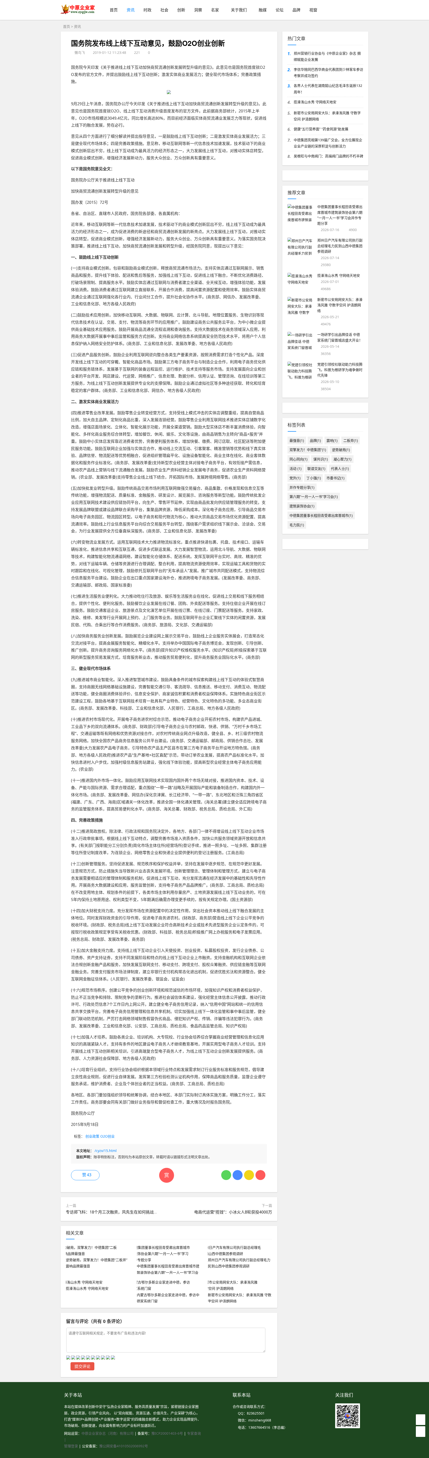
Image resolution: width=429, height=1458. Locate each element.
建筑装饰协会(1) (301, 506)
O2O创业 (107, 1136)
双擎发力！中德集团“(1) (307, 449)
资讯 (131, 10)
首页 (114, 10)
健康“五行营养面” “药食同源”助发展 (321, 129)
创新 (181, 10)
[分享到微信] (226, 1175)
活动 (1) (295, 468)
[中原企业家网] (78, 13)
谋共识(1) (320, 459)
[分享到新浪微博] (260, 1175)
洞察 (198, 10)
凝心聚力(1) (342, 459)
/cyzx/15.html (106, 1150)
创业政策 (92, 1136)
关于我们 (239, 10)
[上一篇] (6, 662)
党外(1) (294, 478)
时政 (147, 10)
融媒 (263, 10)
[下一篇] (423, 662)
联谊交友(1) (316, 468)
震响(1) (331, 440)
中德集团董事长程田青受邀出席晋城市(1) (321, 515)
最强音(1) (296, 440)
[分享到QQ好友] (238, 1175)
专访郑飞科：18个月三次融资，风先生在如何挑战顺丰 (114, 1212)
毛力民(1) (296, 524)
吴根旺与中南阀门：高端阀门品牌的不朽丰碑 (328, 156)
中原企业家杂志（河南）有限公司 (107, 1433)
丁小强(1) (313, 478)
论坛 (280, 10)
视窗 (313, 10)
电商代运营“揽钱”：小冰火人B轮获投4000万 (233, 1212)
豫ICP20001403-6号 (167, 1433)
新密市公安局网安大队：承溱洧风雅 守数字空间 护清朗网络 (327, 115)
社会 (164, 10)
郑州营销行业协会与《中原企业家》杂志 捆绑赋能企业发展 (327, 56)
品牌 (296, 10)
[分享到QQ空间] (249, 1175)
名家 (215, 10)
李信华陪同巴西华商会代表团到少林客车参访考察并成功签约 (328, 72)
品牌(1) (315, 440)
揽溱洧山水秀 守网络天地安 (315, 102)
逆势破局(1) (341, 449)
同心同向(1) (298, 459)
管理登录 (71, 1446)
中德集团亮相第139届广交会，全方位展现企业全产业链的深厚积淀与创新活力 (328, 143)
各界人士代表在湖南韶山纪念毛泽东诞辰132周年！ (328, 88)
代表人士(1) (340, 468)
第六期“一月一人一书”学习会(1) (313, 496)
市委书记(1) (335, 478)
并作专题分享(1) (301, 487)
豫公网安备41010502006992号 (123, 1446)
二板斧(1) (350, 440)
